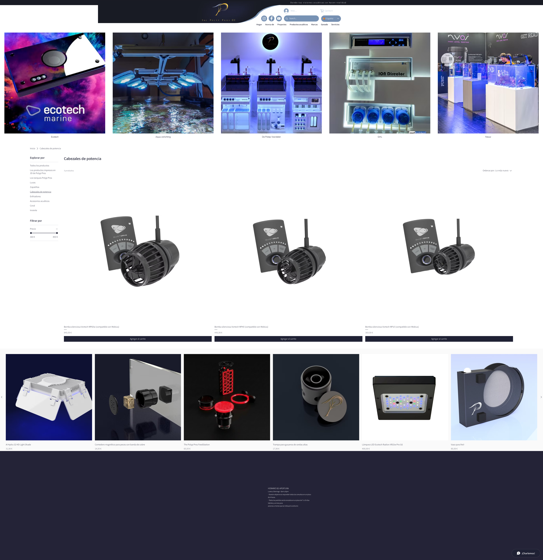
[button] (270, 24)
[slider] (31, 233)
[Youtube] (279, 18)
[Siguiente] (541, 397)
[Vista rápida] (49, 397)
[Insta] (264, 18)
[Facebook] (271, 18)
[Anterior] (1, 397)
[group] (271, 402)
